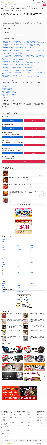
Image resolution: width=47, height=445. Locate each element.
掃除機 (18, 245)
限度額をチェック (34, 2)
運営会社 (6, 440)
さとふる (3, 417)
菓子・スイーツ (21, 425)
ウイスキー (33, 272)
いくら (32, 266)
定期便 (18, 283)
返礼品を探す (34, 120)
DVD (3, 245)
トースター (19, 247)
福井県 (41, 423)
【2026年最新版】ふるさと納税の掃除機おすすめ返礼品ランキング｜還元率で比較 (19, 65)
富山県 (41, 420)
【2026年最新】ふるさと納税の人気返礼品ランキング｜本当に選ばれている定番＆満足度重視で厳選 (23, 42)
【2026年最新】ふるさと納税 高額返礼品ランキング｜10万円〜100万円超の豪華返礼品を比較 (21, 69)
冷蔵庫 (3, 249)
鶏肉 (32, 262)
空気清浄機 (19, 249)
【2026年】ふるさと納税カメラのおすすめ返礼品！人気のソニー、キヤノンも (18, 47)
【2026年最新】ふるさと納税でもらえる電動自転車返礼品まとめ (15, 64)
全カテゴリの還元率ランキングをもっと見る (23, 204)
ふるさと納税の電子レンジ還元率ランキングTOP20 (13, 75)
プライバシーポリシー (27, 440)
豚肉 (17, 262)
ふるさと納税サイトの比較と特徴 (9, 94)
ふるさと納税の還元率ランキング (9, 92)
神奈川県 (41, 417)
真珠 (3, 285)
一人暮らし (12, 420)
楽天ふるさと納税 (5, 412)
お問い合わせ (34, 440)
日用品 (29, 420)
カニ (3, 266)
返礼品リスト (38, 2)
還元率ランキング (13, 415)
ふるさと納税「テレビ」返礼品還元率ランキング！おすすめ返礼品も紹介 (17, 67)
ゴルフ (32, 283)
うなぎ (18, 266)
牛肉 (3, 262)
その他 (29, 425)
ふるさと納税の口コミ (6, 86)
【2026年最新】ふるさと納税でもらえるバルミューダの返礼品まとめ (16, 70)
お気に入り (42, 2)
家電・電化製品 (30, 417)
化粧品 (29, 422)
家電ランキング (13, 417)
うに (3, 268)
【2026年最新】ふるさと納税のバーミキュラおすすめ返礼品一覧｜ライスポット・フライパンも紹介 (23, 50)
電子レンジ (4, 247)
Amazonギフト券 (20, 291)
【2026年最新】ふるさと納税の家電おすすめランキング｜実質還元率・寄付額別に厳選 (20, 41)
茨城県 (38, 423)
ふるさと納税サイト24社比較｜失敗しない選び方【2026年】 (14, 53)
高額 (3, 279)
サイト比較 (4, 291)
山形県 (38, 420)
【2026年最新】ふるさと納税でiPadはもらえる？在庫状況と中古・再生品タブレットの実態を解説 (22, 45)
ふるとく (40, 440)
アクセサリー (30, 423)
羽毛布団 (18, 285)
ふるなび (3, 414)
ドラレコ (4, 251)
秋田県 (38, 419)
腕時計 (3, 287)
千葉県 (41, 414)
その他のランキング (13, 423)
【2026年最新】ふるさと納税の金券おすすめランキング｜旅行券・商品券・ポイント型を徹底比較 (22, 55)
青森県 (38, 414)
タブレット (19, 243)
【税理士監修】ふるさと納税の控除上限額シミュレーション (14, 61)
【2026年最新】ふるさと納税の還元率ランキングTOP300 (14, 52)
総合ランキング (5, 239)
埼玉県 (41, 412)
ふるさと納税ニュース (6, 95)
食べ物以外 (12, 422)
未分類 (3, 97)
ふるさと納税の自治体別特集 (8, 91)
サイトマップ (12, 440)
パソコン (4, 243)
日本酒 (18, 272)
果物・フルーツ (21, 422)
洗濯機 (32, 247)
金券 (3, 253)
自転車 (3, 283)
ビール (3, 272)
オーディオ (33, 249)
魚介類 (3, 264)
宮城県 (38, 417)
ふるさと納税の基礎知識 (7, 88)
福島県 (38, 422)
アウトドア (33, 285)
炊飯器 (32, 245)
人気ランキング (13, 414)
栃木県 (38, 425)
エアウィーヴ (19, 287)
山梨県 (41, 425)
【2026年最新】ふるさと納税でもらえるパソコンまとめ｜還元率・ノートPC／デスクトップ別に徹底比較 (14, 326)
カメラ (18, 251)
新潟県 (41, 419)
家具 (3, 274)
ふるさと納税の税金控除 (7, 89)
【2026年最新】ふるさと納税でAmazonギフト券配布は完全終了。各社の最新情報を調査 (20, 48)
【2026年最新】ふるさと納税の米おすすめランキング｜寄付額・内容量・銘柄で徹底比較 (20, 44)
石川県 (41, 422)
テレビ (32, 243)
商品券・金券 (30, 414)
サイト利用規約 (19, 440)
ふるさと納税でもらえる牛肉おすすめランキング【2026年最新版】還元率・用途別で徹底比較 (21, 62)
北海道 (38, 412)
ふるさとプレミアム (5, 419)
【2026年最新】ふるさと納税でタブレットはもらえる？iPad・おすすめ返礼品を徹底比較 (20, 76)
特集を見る (12, 120)
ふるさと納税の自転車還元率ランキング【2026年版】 (13, 59)
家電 (3, 241)
